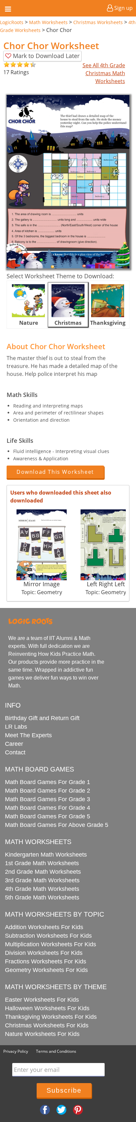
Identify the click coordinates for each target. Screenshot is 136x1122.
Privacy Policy (15, 1051)
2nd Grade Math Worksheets (43, 871)
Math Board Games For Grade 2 (47, 790)
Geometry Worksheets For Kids (46, 970)
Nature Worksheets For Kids (42, 1034)
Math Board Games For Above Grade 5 (56, 825)
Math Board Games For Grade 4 (47, 807)
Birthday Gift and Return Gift (42, 718)
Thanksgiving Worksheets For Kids (51, 1017)
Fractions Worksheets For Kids (45, 961)
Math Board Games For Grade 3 (47, 799)
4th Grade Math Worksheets (42, 889)
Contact (15, 752)
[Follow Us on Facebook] (45, 1109)
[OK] (6, 64)
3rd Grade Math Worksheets (42, 880)
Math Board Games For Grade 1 (47, 782)
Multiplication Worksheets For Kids (50, 944)
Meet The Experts (28, 735)
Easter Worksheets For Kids (42, 999)
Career (14, 744)
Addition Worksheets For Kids (44, 927)
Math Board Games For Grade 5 (47, 816)
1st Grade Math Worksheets (42, 863)
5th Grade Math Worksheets (42, 897)
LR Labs (16, 726)
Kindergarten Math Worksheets (46, 854)
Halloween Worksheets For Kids (47, 1008)
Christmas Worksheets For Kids (46, 1025)
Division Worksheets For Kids (44, 953)
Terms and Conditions (56, 1051)
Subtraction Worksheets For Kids (48, 935)
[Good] (10, 64)
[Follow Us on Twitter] (61, 1109)
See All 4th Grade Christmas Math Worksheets (104, 73)
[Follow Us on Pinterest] (78, 1109)
